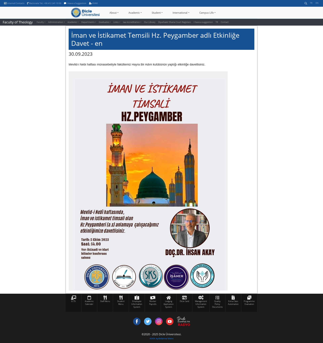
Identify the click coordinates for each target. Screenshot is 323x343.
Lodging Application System (169, 304)
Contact (225, 22)
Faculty (40, 22)
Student (156, 12)
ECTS (73, 301)
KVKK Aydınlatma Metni (161, 338)
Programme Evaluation (249, 302)
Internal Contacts (15, 3)
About (113, 12)
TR (311, 2)
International (180, 12)
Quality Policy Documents (217, 304)
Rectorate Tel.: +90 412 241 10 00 (45, 3)
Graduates (104, 22)
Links (116, 22)
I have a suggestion (203, 22)
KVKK (95, 3)
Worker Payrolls (152, 302)
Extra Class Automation (233, 302)
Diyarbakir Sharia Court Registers (174, 22)
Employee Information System (136, 304)
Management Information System (201, 304)
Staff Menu (105, 301)
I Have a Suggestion (76, 3)
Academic (134, 12)
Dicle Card (184, 301)
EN (317, 2)
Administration (55, 22)
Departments (88, 22)
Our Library (149, 22)
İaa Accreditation (131, 22)
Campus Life (206, 12)
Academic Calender (89, 302)
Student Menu (120, 302)
